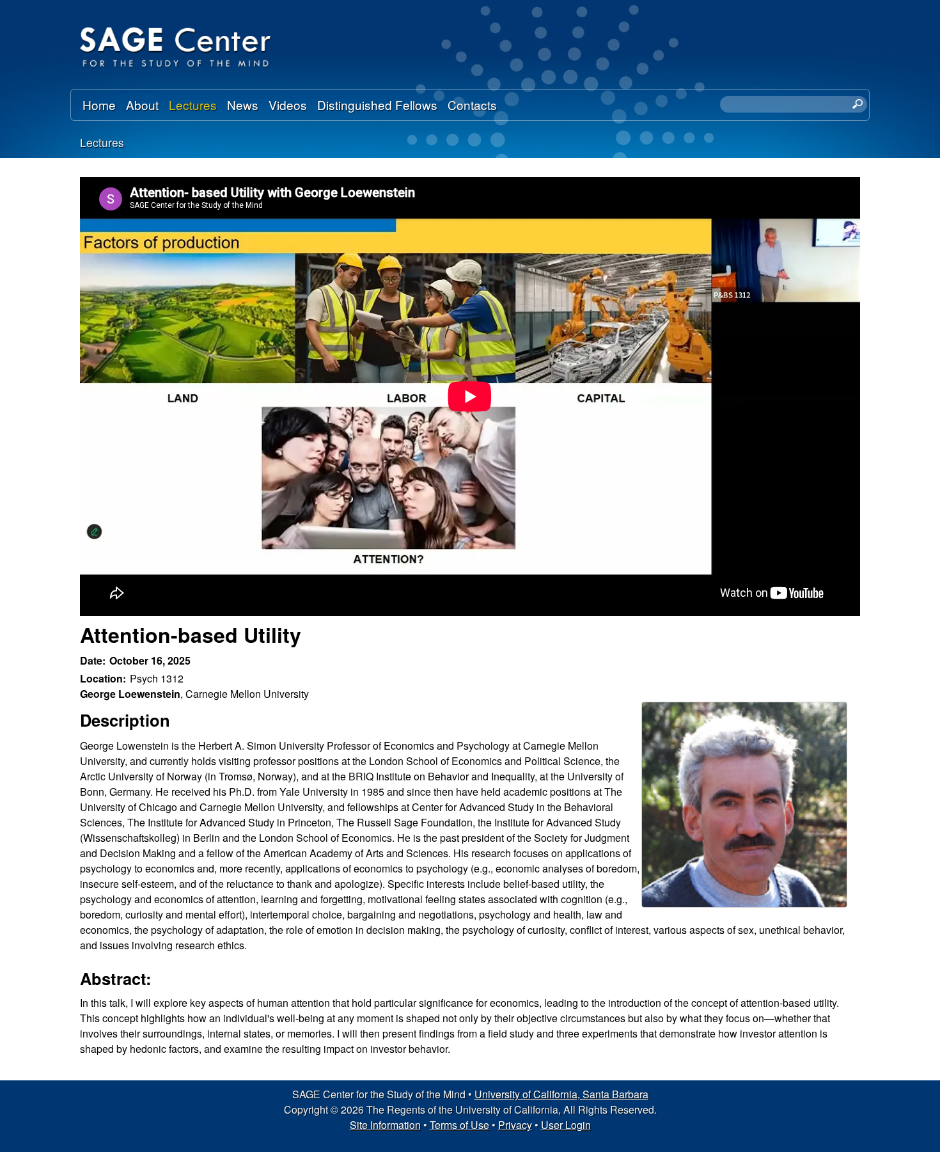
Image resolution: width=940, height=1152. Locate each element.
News (242, 104)
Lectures (193, 104)
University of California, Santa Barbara (561, 1094)
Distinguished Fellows (377, 104)
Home (99, 104)
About (142, 104)
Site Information (385, 1124)
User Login (566, 1124)
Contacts (472, 104)
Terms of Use (459, 1124)
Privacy (515, 1124)
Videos (288, 104)
